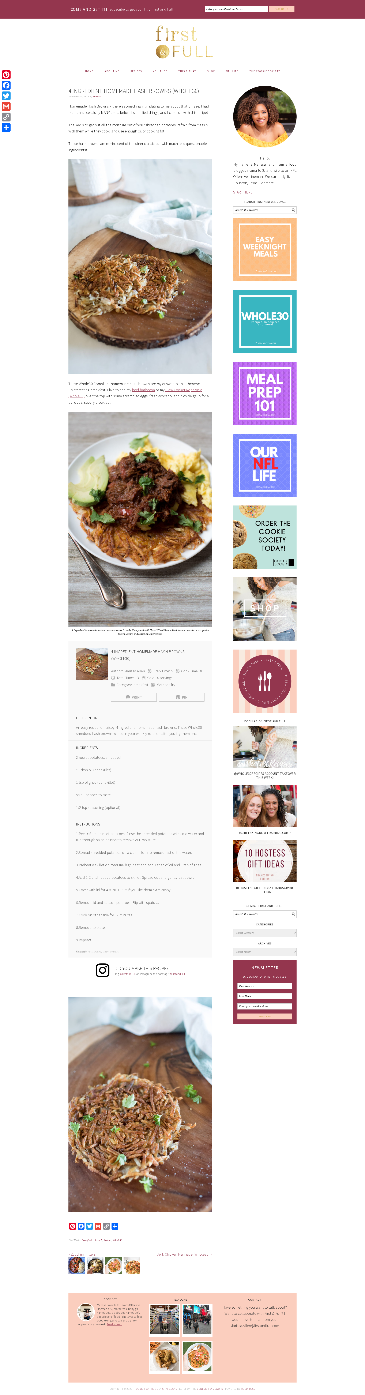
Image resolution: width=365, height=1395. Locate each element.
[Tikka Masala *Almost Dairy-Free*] (76, 1266)
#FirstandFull (177, 974)
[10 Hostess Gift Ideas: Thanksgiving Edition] (265, 880)
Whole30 (117, 1240)
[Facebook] (6, 85)
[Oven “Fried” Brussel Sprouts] (95, 1266)
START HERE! (243, 192)
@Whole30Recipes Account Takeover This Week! (265, 775)
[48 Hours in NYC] (197, 1332)
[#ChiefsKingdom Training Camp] (265, 825)
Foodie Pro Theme (146, 1388)
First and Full (182, 40)
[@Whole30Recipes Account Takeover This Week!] (265, 766)
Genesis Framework (210, 1388)
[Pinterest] (6, 74)
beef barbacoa (143, 389)
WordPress (248, 1388)
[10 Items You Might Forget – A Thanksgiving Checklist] (164, 1332)
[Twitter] (6, 96)
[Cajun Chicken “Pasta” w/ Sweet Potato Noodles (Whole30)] (113, 1266)
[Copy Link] (6, 117)
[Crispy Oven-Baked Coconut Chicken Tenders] (164, 1369)
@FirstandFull (128, 974)
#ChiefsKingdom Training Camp (265, 833)
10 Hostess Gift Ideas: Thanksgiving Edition (265, 890)
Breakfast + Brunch (92, 1240)
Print (137, 697)
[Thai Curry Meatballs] (132, 1266)
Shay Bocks (169, 1388)
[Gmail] (6, 106)
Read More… (114, 1324)
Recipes (107, 1240)
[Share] (6, 127)
